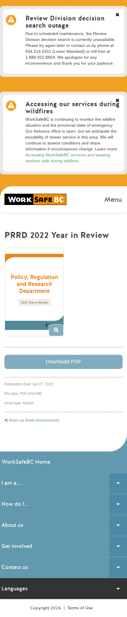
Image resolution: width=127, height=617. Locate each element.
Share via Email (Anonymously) (34, 420)
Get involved (16, 546)
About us (12, 525)
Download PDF (64, 362)
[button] (36, 294)
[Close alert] (117, 15)
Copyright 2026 (46, 608)
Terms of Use (80, 608)
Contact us (14, 567)
